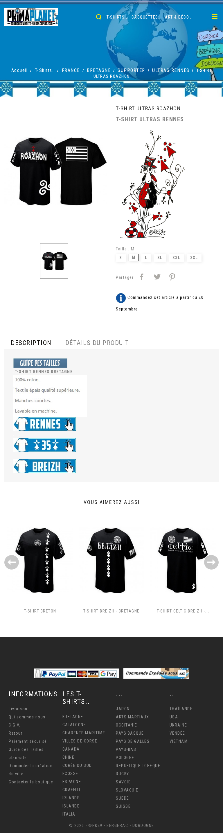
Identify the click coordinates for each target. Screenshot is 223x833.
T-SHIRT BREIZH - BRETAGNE (111, 611)
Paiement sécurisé (28, 741)
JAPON (123, 708)
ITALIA (68, 814)
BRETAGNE (72, 716)
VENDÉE (177, 733)
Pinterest (172, 277)
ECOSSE (70, 773)
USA (174, 717)
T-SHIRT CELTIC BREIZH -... (183, 611)
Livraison (18, 708)
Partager (142, 277)
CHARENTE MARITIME (83, 733)
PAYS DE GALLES (133, 741)
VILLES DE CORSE (80, 741)
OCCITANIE (126, 725)
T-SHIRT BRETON (40, 611)
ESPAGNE (71, 781)
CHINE (68, 757)
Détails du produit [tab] (97, 342)
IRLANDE (71, 798)
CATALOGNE (74, 724)
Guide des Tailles (26, 749)
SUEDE (122, 798)
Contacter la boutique (31, 782)
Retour (15, 733)
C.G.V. (14, 725)
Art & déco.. (178, 17)
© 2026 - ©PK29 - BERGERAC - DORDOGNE (111, 825)
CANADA (71, 749)
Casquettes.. (146, 17)
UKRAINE (178, 725)
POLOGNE (125, 757)
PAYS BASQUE (130, 733)
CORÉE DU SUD (77, 765)
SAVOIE (123, 782)
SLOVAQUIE (127, 790)
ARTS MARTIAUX (132, 717)
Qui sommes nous (27, 717)
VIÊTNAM (179, 741)
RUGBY (122, 773)
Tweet (157, 277)
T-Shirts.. (117, 17)
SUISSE (123, 806)
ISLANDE (71, 806)
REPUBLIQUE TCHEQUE (138, 765)
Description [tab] (31, 342)
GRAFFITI (71, 789)
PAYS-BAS (126, 749)
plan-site (18, 757)
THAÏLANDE (181, 708)
